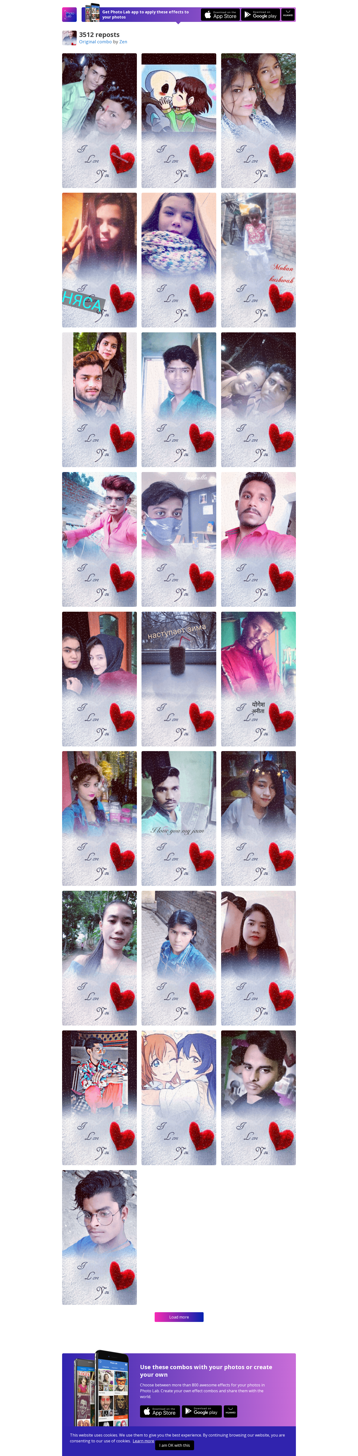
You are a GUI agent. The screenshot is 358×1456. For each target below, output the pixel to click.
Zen (123, 42)
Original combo (95, 42)
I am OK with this (174, 1445)
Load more (179, 1317)
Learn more (143, 1441)
